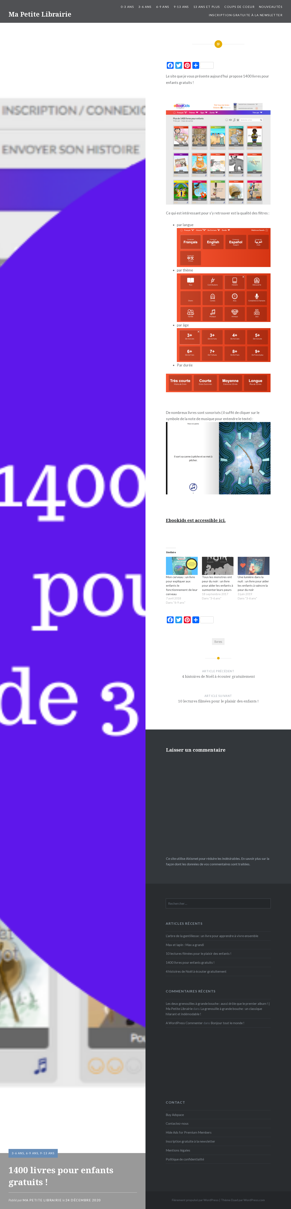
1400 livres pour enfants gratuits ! (190, 962)
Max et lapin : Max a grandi (185, 945)
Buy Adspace (175, 1115)
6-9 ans (162, 7)
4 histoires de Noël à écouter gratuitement (196, 971)
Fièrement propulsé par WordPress (195, 1200)
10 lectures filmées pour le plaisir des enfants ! (198, 953)
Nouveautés (270, 7)
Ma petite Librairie (42, 1200)
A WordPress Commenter (184, 1023)
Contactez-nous (177, 1123)
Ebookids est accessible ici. (196, 520)
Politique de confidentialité (185, 1159)
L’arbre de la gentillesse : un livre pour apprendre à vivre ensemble (212, 936)
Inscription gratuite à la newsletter (245, 15)
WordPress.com (254, 1200)
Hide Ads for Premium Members (189, 1132)
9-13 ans (181, 7)
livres (218, 641)
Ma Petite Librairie (40, 14)
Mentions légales (178, 1150)
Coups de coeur (239, 7)
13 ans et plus (206, 7)
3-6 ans (145, 7)
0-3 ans (127, 7)
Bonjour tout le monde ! (227, 1023)
